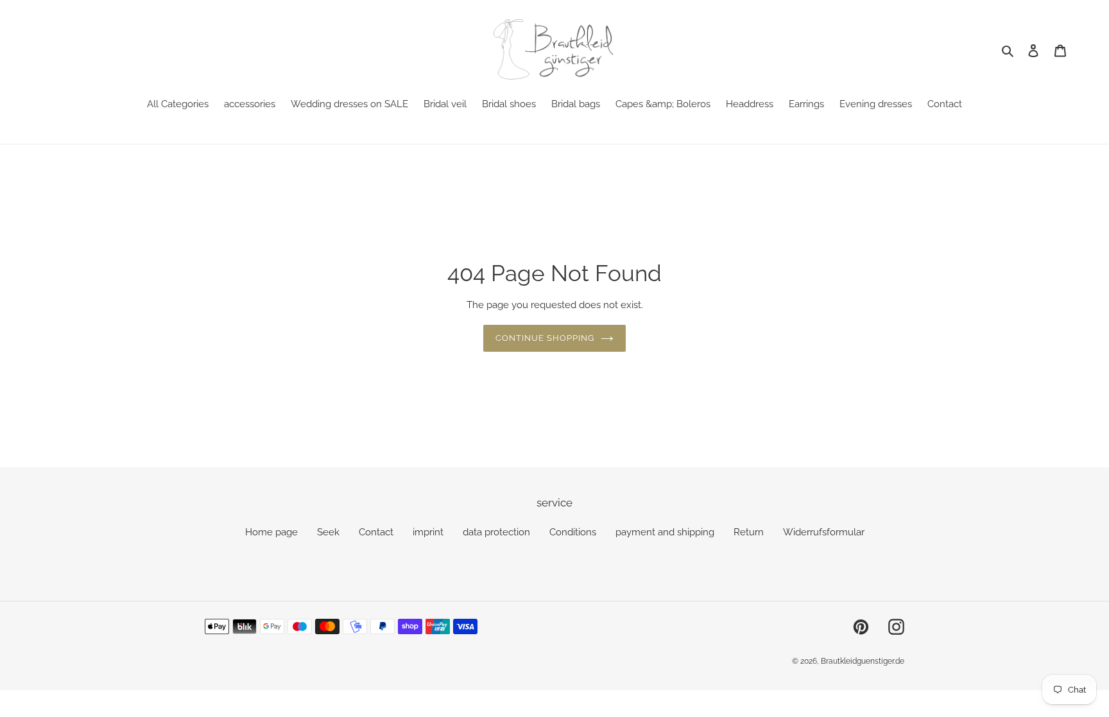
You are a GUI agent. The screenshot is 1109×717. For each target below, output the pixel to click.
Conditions (572, 532)
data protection (496, 532)
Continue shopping (545, 338)
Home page (271, 532)
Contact (376, 532)
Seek (328, 532)
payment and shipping (664, 532)
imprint (428, 532)
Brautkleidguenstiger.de (862, 661)
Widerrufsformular (823, 532)
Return (749, 532)
